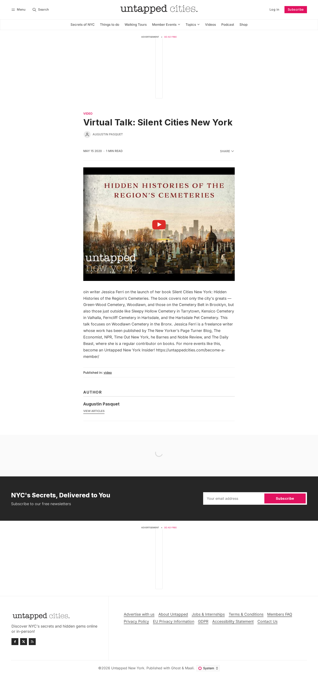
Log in (274, 9)
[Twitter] (23, 641)
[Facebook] (14, 641)
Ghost (176, 668)
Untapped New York (127, 668)
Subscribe (296, 9)
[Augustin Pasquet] (87, 134)
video (87, 113)
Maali (189, 668)
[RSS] (32, 641)
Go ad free (170, 37)
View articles (93, 411)
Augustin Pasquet (108, 134)
